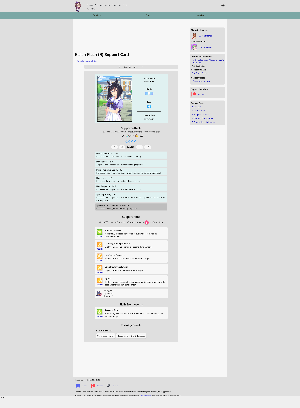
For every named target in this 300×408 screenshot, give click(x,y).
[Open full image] (114, 99)
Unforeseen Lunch (105, 336)
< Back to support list (86, 61)
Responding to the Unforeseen (131, 336)
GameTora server (145, 396)
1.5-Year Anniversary (201, 81)
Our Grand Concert (200, 73)
